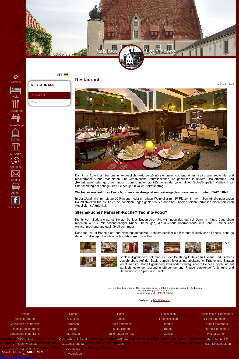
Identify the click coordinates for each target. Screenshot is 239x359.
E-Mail (230, 84)
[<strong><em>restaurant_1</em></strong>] (193, 252)
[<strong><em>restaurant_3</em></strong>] (88, 266)
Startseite (16, 82)
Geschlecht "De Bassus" (25, 324)
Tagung (168, 324)
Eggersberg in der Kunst (25, 333)
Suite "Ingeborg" (122, 324)
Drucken (220, 84)
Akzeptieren (11, 352)
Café (34, 102)
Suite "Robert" (122, 329)
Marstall (168, 333)
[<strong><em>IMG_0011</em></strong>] (151, 252)
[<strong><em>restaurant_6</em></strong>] (109, 266)
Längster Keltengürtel (25, 329)
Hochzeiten (168, 314)
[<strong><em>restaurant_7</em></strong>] (172, 252)
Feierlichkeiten (168, 318)
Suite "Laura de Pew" (121, 333)
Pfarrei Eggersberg (216, 318)
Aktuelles (15, 167)
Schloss (16, 139)
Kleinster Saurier (25, 318)
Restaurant (16, 111)
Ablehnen (35, 352)
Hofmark (25, 314)
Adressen (73, 324)
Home (73, 314)
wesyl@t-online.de (146, 293)
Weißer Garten (216, 333)
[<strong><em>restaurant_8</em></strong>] (130, 252)
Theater (168, 329)
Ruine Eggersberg (216, 324)
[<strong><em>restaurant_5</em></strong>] (214, 252)
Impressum (73, 333)
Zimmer (122, 318)
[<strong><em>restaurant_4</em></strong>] (88, 252)
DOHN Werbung (161, 300)
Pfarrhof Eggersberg (216, 329)
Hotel (120, 314)
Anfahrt (15, 192)
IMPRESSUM (165, 293)
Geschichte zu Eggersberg (216, 314)
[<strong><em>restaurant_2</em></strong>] (109, 252)
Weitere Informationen (16, 357)
